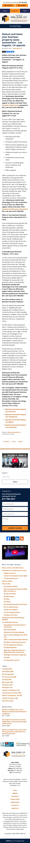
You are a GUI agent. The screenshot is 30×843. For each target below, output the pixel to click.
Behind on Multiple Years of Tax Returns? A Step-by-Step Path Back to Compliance (14, 711)
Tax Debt (7, 657)
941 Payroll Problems (11, 586)
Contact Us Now (15, 528)
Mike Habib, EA (20, 833)
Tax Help (6, 679)
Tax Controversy (9, 677)
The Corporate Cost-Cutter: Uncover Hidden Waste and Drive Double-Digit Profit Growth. (14, 722)
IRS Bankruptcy (9, 596)
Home (5, 11)
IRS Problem (8, 671)
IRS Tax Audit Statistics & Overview (15, 604)
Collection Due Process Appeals (14, 632)
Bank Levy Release (10, 629)
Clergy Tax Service (10, 573)
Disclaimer (15, 796)
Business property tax (14, 432)
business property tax (10, 105)
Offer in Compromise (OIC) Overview (16, 639)
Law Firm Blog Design (15, 841)
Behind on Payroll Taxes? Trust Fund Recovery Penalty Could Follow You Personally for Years (14, 732)
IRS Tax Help (6, 584)
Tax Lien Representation (12, 612)
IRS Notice (7, 687)
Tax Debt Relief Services (10, 622)
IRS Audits (7, 685)
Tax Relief (7, 669)
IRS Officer (7, 602)
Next (21, 441)
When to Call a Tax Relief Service (12, 568)
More (25, 11)
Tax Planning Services (11, 578)
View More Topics (8, 701)
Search (15, 482)
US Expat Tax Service (10, 615)
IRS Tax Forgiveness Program (13, 645)
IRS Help (6, 599)
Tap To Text (22, 5)
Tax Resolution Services (11, 660)
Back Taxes (7, 682)
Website (15, 793)
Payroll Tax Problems (11, 610)
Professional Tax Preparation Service (14, 570)
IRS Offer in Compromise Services (15, 642)
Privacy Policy (15, 799)
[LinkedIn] (17, 538)
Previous (6, 441)
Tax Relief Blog (15, 18)
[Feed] (22, 538)
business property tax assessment (15, 209)
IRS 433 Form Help (10, 594)
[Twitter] (13, 538)
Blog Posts (15, 808)
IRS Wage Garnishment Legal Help (15, 655)
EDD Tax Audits (7, 581)
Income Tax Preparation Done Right (15, 576)
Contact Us (15, 11)
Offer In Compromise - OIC (12, 695)
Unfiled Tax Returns (10, 698)
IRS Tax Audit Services (11, 607)
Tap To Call (8, 5)
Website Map (15, 802)
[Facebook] (8, 538)
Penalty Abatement (10, 647)
